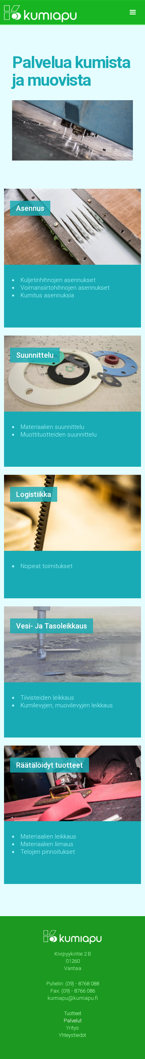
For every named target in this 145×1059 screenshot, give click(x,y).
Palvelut (73, 1021)
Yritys (72, 1028)
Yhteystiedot (72, 1035)
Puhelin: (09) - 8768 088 (72, 984)
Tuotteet (72, 1013)
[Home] (38, 11)
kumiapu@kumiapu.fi (73, 998)
